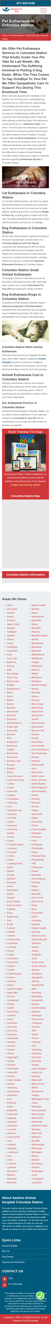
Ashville (11, 635)
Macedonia (12, 1171)
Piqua (34, 852)
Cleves (10, 837)
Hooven (11, 1076)
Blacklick (11, 708)
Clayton (10, 822)
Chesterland (13, 799)
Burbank (11, 768)
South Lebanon (39, 966)
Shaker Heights (39, 928)
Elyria (10, 913)
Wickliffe (36, 1141)
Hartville (11, 1049)
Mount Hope (37, 708)
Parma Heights (39, 829)
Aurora (10, 643)
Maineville (12, 1179)
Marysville (36, 620)
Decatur (11, 875)
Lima (9, 1141)
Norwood (36, 803)
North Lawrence (39, 780)
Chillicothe (12, 803)
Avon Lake (12, 658)
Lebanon (11, 1133)
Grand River (13, 1011)
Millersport (37, 677)
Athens (10, 639)
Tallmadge (37, 1015)
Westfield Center (40, 1125)
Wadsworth (37, 1080)
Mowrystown (38, 727)
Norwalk (36, 799)
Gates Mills (12, 993)
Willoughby (37, 1148)
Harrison (11, 1046)
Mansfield (11, 1182)
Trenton (35, 1038)
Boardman (12, 719)
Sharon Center (39, 936)
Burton (10, 772)
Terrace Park (38, 1019)
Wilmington (37, 1152)
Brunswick (12, 757)
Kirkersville (12, 1114)
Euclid (10, 924)
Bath (9, 670)
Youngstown (38, 1179)
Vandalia (36, 1076)
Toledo (35, 1034)
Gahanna (11, 981)
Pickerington (38, 848)
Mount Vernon (38, 723)
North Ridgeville (39, 787)
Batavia (10, 666)
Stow (34, 989)
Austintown (12, 651)
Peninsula (36, 837)
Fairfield (11, 932)
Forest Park (12, 962)
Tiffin (34, 1030)
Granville (11, 1015)
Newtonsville (38, 765)
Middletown (37, 666)
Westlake (36, 1129)
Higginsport (12, 1057)
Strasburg (36, 993)
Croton (10, 860)
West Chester (38, 1114)
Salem (35, 917)
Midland (35, 670)
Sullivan (35, 1004)
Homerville (12, 1072)
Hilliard (10, 1061)
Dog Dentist (7, 1256)
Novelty (35, 806)
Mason (35, 624)
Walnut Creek (38, 1084)
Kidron (10, 1106)
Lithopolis (11, 1148)
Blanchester (12, 711)
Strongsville (37, 1000)
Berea (10, 692)
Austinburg (12, 647)
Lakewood (12, 1125)
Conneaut (11, 852)
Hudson (11, 1084)
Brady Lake (12, 727)
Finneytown (12, 958)
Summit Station (39, 1008)
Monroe (35, 689)
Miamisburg (37, 643)
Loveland (11, 1163)
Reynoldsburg (38, 879)
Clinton (10, 841)
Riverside (36, 894)
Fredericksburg (14, 974)
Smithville (36, 955)
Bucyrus (11, 765)
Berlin (10, 696)
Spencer (36, 970)
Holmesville (12, 1068)
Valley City (37, 1072)
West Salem (37, 1118)
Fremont (11, 977)
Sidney (35, 951)
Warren (35, 1087)
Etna (9, 920)
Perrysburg (37, 844)
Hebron (10, 1053)
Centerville (12, 791)
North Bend (37, 772)
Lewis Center (13, 1137)
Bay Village (12, 673)
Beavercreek (13, 681)
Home (4, 35)
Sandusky (36, 920)
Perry (34, 841)
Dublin (10, 894)
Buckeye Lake (14, 761)
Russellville (37, 913)
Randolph (36, 875)
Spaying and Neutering (13, 1262)
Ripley (35, 886)
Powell (35, 871)
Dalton (10, 867)
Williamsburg (38, 1144)
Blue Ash (11, 715)
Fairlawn (11, 936)
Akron (10, 605)
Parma (35, 825)
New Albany (37, 742)
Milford (35, 673)
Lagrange (11, 1118)
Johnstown (12, 1095)
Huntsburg (12, 1087)
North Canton (38, 776)
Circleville (12, 818)
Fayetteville (12, 943)
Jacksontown (13, 1091)
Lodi (9, 1156)
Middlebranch (38, 654)
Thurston (36, 1027)
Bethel (10, 700)
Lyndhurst (11, 1167)
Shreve (35, 947)
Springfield (37, 977)
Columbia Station (16, 35)
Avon (9, 654)
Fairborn (11, 928)
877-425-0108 (25, 3)
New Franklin (38, 746)
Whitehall (36, 1137)
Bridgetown (12, 742)
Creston (11, 856)
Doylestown (12, 890)
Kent (9, 1099)
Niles (34, 768)
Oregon (35, 810)
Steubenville (38, 985)
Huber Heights (14, 1080)
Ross (34, 909)
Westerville (37, 1122)
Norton (35, 795)
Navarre (35, 734)
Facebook (33, 1321)
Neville (35, 738)
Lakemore (12, 1122)
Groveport (11, 1034)
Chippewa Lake (14, 810)
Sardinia (36, 924)
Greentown (12, 1023)
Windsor (36, 1160)
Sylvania (36, 1011)
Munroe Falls (38, 730)
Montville (36, 692)
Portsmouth (37, 867)
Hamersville (12, 1038)
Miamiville (36, 651)
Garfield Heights (15, 989)
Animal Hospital (9, 1246)
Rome (34, 905)
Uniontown (37, 1053)
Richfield (36, 882)
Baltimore (11, 662)
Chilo (9, 806)
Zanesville (37, 1182)
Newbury (36, 761)
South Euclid (38, 962)
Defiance (11, 879)
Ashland (11, 628)
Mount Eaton (38, 704)
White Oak (37, 1133)
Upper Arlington (39, 1068)
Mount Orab (37, 711)
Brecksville (12, 730)
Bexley (10, 704)
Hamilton (11, 1042)
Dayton (10, 871)
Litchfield (11, 1144)
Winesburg (37, 1163)
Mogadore (36, 681)
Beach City (12, 677)
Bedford (11, 685)
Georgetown (13, 1000)
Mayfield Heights (40, 635)
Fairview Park (13, 939)
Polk (34, 863)
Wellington (37, 1106)
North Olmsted (38, 784)
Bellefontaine (13, 689)
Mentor (35, 639)
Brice (9, 738)
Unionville (36, 1057)
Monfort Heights (39, 685)
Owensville (37, 814)
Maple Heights (39, 605)
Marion (35, 613)
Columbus (12, 848)
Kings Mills (12, 1110)
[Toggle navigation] (43, 10)
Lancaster (11, 1129)
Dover (10, 886)
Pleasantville (38, 860)
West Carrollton (39, 1110)
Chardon (11, 795)
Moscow (36, 700)
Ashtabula (12, 632)
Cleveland (12, 825)
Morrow (35, 696)
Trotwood (36, 1042)
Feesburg (11, 947)
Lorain (10, 1160)
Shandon (36, 932)
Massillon (36, 628)
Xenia (34, 1175)
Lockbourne (12, 1152)
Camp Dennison (15, 776)
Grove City (12, 1030)
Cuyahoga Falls (14, 863)
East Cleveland (14, 905)
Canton (10, 784)
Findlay (10, 955)
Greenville (12, 1027)
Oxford (35, 818)
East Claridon (13, 901)
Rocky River (37, 901)
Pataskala (36, 833)
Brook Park (12, 753)
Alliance (11, 613)
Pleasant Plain (39, 856)
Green (10, 1019)
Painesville (37, 822)
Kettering (11, 1103)
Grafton (10, 1008)
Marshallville (38, 616)
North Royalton (39, 791)
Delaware (11, 882)
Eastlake (11, 909)
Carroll (10, 787)
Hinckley (11, 1065)
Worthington (37, 1171)
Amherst (11, 620)
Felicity (10, 951)
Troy (34, 1046)
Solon (34, 958)
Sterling (35, 981)
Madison (11, 1175)
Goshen (11, 1004)
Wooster (36, 1167)
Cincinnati (12, 814)
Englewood (12, 917)
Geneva (11, 996)
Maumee (36, 632)
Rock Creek (37, 898)
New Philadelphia (40, 749)
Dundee (11, 898)
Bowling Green (14, 723)
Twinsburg (37, 1049)
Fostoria (11, 966)
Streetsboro (37, 996)
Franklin (11, 970)
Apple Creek (13, 624)
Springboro (37, 974)
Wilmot (35, 1156)
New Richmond (39, 753)
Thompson (37, 1023)
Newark (35, 757)
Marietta (35, 609)
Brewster (11, 734)
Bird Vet (6, 1251)
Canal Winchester (15, 780)
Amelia (10, 616)
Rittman (35, 890)
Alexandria (12, 609)
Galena (10, 985)
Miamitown (37, 647)
